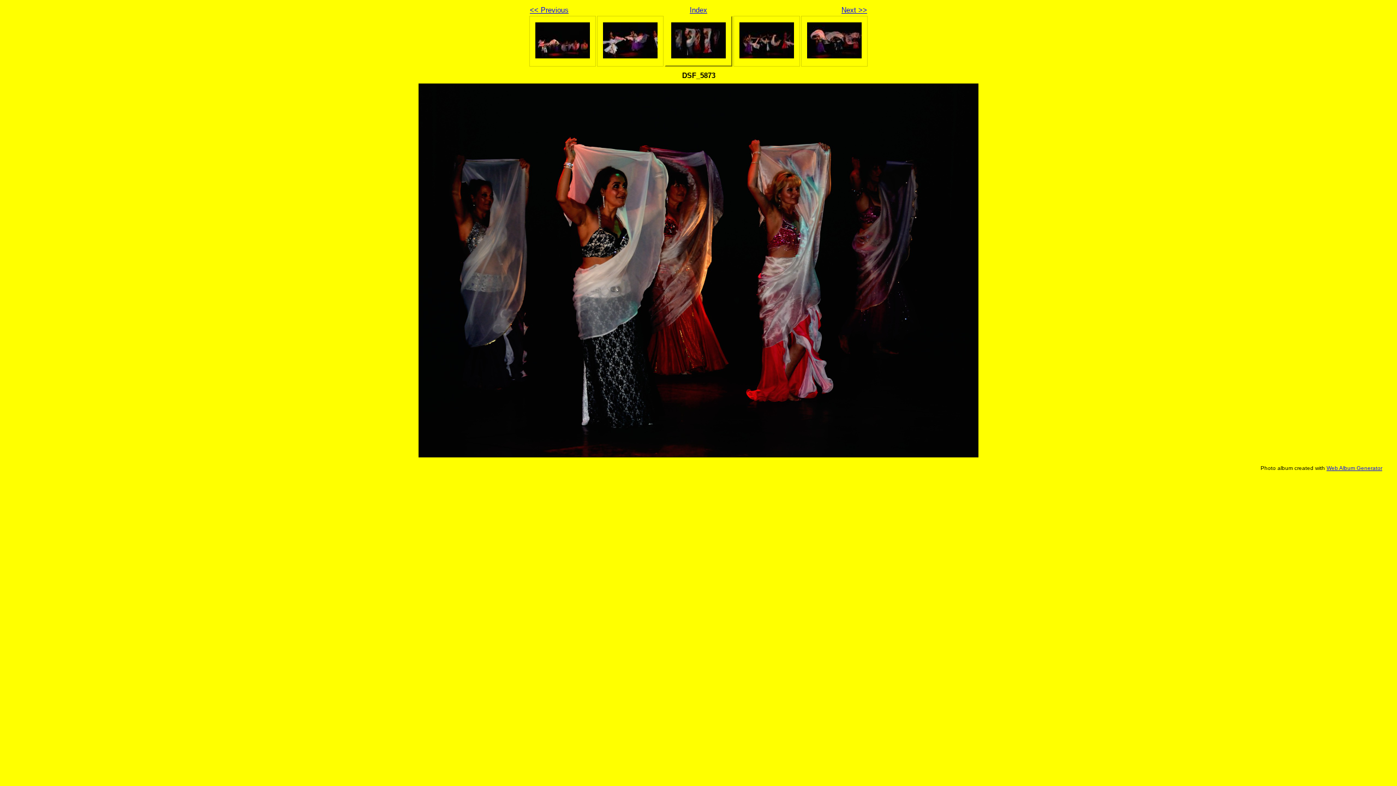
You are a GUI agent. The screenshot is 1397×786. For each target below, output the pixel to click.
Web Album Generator (1354, 468)
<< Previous (549, 10)
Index (698, 10)
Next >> (854, 10)
